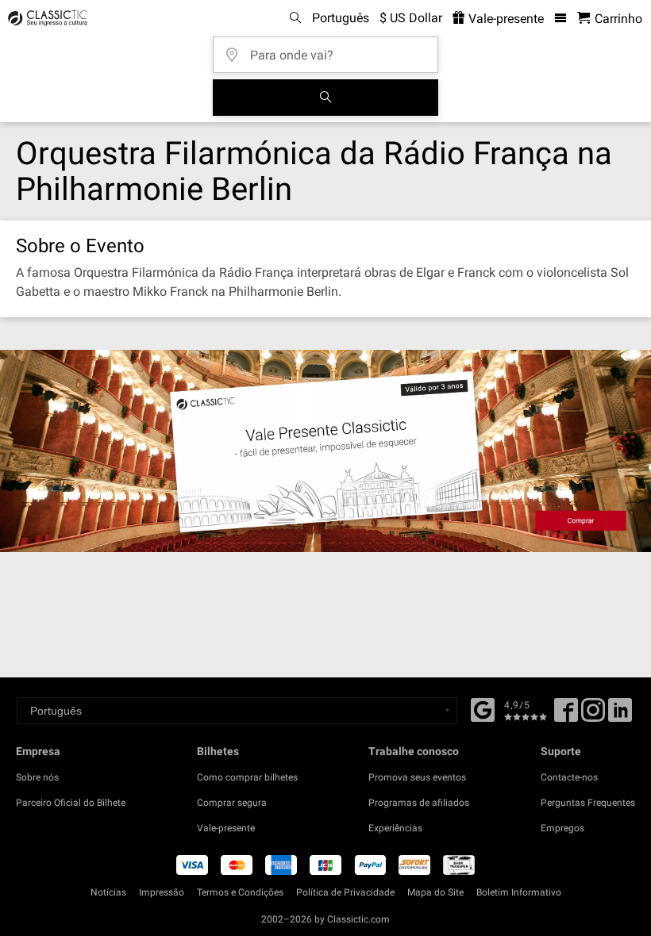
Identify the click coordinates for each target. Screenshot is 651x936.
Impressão (161, 892)
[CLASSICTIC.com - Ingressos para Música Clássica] (45, 18)
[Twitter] (593, 715)
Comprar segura (232, 802)
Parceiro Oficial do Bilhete (70, 802)
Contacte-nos (569, 777)
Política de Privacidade (345, 892)
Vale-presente (504, 18)
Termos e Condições (240, 892)
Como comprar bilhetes (247, 777)
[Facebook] (483, 708)
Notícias (108, 892)
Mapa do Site (435, 892)
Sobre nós (37, 777)
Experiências (395, 828)
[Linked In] (620, 715)
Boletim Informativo (518, 892)
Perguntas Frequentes (588, 802)
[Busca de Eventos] (325, 97)
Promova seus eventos (417, 777)
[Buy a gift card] (325, 451)
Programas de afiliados (418, 802)
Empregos (562, 828)
